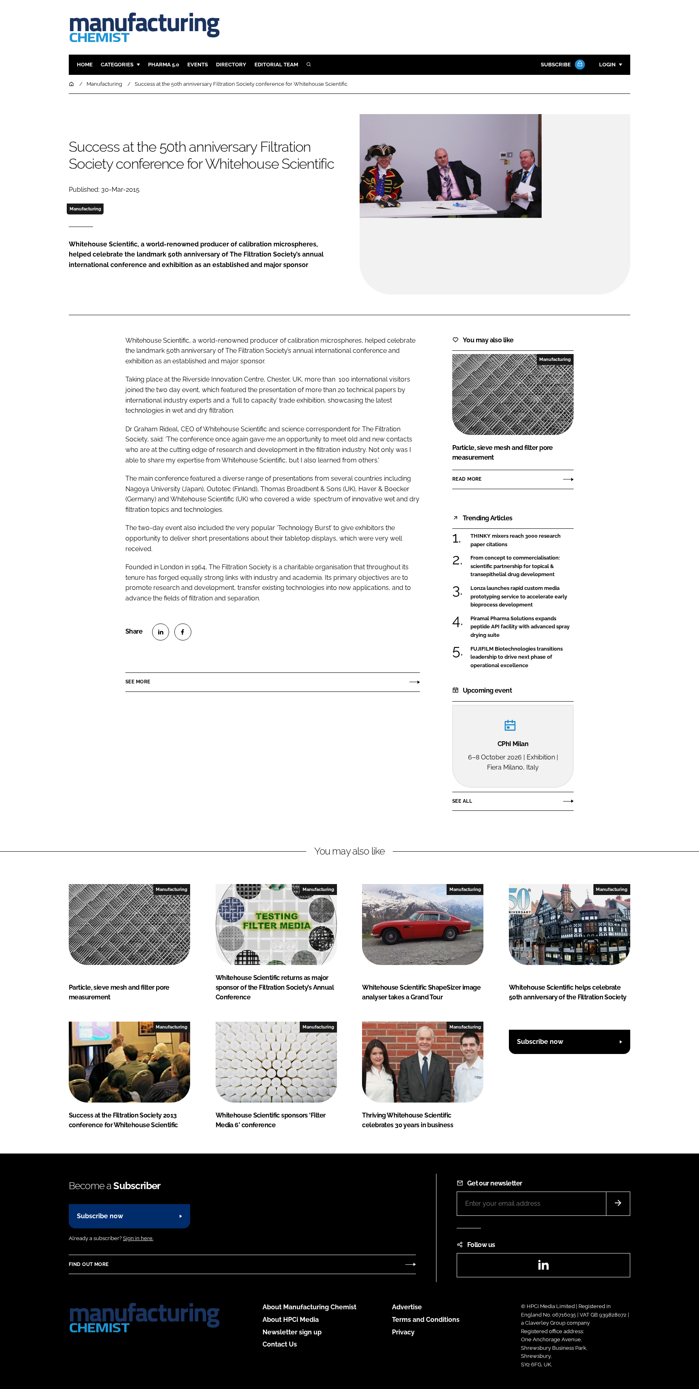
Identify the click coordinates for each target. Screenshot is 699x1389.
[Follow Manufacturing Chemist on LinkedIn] (543, 1267)
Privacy (403, 1332)
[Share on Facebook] (182, 631)
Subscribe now (540, 1041)
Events (197, 64)
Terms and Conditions (426, 1319)
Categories (117, 64)
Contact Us (280, 1344)
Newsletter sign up (292, 1332)
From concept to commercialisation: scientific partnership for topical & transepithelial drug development (515, 566)
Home (85, 64)
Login (607, 64)
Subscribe (556, 64)
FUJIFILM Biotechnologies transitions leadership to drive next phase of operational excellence (516, 657)
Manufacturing (85, 208)
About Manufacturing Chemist (309, 1307)
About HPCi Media (291, 1319)
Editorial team (276, 64)
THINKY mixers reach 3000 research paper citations (515, 539)
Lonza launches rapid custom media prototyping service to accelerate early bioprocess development (518, 596)
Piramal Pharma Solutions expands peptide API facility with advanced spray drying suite (520, 627)
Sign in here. (138, 1238)
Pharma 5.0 (163, 64)
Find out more (88, 1264)
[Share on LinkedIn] (160, 631)
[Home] (72, 84)
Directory (231, 64)
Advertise (407, 1307)
